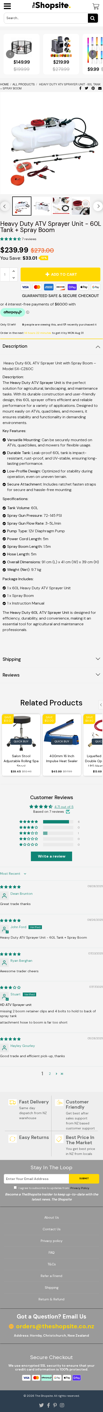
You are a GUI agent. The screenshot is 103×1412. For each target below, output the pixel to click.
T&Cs (51, 1264)
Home (5, 84)
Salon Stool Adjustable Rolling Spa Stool (21, 760)
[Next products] (93, 54)
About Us (51, 1217)
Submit (84, 1178)
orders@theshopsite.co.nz (55, 1326)
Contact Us (52, 1229)
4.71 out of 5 (64, 807)
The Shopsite (44, 1396)
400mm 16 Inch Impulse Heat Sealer (62, 758)
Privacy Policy (79, 1188)
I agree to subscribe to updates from (53, 1188)
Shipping (51, 1287)
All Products (23, 84)
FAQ (52, 1252)
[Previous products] (10, 54)
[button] (11, 239)
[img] (10, 887)
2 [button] (50, 1073)
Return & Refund (51, 1299)
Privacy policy (52, 1241)
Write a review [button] (51, 856)
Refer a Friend (51, 1276)
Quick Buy (21, 741)
